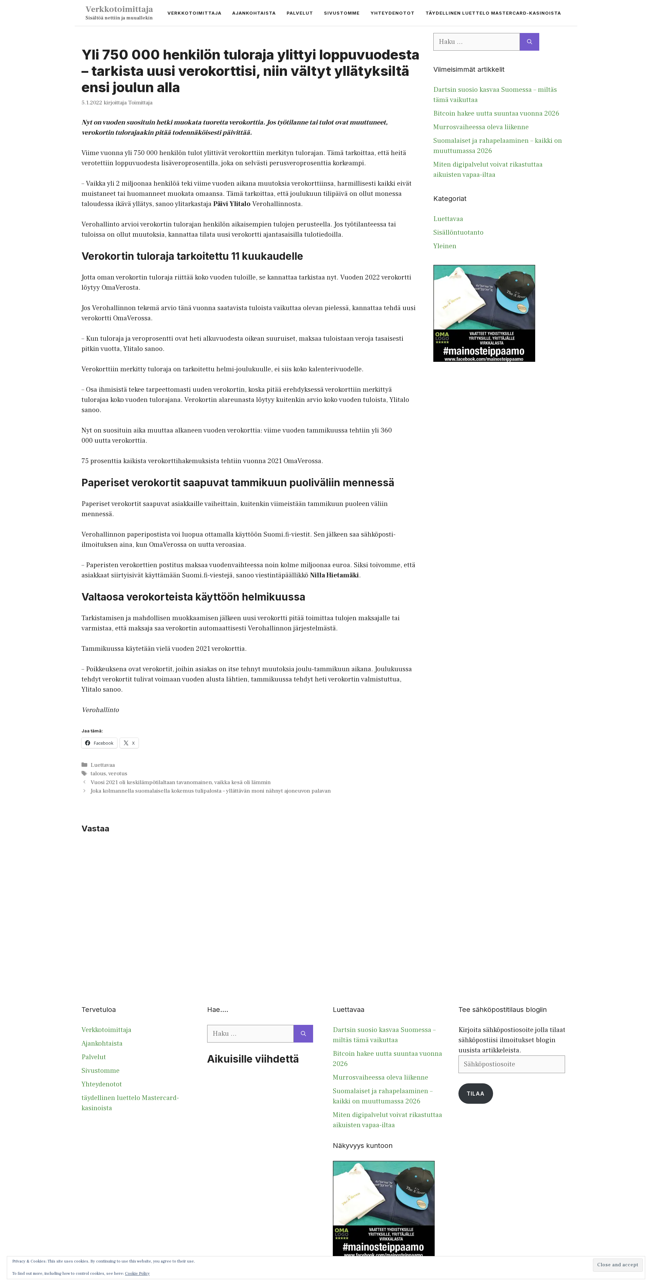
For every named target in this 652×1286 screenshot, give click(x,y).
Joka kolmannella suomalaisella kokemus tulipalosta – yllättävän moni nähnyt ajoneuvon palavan (211, 791)
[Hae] (529, 42)
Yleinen (444, 246)
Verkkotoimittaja (119, 9)
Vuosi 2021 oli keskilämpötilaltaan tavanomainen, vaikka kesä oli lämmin (181, 782)
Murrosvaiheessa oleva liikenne (481, 127)
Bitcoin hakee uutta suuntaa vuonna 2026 (496, 113)
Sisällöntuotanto (458, 232)
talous (98, 773)
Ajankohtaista (254, 13)
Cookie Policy (137, 1273)
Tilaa (476, 1093)
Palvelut (300, 13)
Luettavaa (103, 765)
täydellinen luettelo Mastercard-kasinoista (493, 13)
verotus (117, 773)
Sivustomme (342, 13)
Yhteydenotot (392, 13)
